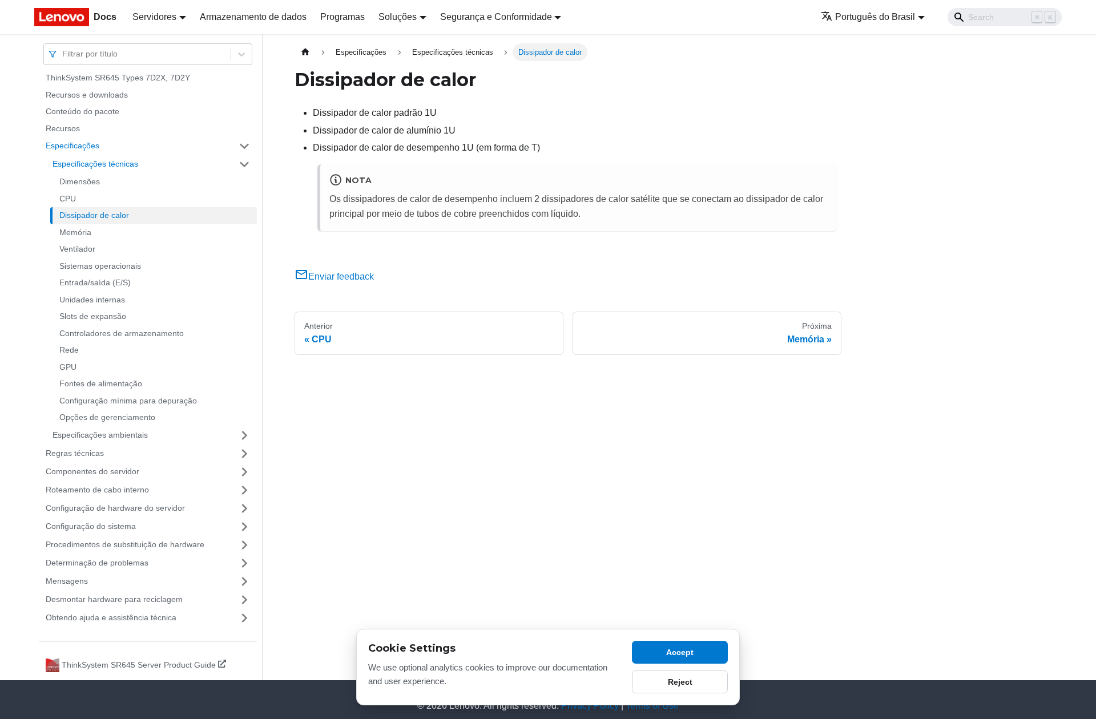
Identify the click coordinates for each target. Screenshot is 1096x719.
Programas (342, 17)
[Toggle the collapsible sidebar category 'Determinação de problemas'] (244, 563)
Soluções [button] (397, 17)
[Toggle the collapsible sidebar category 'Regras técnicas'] (244, 454)
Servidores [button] (154, 17)
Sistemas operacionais (100, 265)
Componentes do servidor (92, 471)
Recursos (63, 128)
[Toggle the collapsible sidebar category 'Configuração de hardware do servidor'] (244, 508)
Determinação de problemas (97, 562)
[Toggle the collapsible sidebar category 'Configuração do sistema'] (244, 527)
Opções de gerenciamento (107, 417)
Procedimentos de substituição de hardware (125, 544)
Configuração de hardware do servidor (115, 507)
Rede (69, 349)
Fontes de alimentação (100, 383)
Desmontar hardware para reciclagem (114, 599)
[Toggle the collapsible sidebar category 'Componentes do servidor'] (244, 472)
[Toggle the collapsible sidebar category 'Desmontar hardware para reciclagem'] (244, 600)
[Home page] (305, 52)
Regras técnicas (75, 453)
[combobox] (63, 53)
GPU (67, 366)
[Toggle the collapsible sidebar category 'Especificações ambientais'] (244, 435)
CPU (67, 198)
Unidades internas (92, 299)
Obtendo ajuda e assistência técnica (111, 617)
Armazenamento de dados (253, 17)
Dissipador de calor (94, 215)
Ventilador (77, 248)
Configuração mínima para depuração (128, 400)
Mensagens (67, 580)
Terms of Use (652, 705)
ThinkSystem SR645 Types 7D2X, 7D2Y (118, 77)
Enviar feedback (341, 276)
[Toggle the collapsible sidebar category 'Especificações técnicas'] (244, 164)
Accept (680, 652)
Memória (75, 232)
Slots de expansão (92, 316)
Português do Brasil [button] (875, 17)
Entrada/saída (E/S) (95, 282)
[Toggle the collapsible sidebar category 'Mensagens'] (244, 581)
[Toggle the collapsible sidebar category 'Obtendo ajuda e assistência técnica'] (244, 618)
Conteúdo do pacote (82, 111)
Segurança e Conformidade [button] (496, 17)
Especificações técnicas (95, 163)
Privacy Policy (590, 705)
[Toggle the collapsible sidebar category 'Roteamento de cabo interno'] (244, 490)
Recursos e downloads (87, 94)
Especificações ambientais (100, 434)
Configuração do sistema (91, 526)
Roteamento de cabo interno (97, 489)
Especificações (72, 145)
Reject (680, 681)
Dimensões (79, 181)
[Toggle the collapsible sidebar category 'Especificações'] (244, 146)
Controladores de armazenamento (121, 333)
